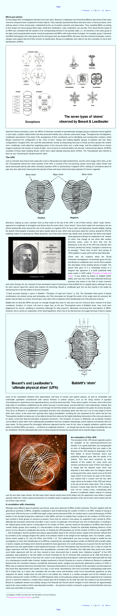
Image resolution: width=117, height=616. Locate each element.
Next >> (108, 10)
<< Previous (85, 10)
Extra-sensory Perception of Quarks (20, 597)
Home (58, 6)
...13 (102, 10)
